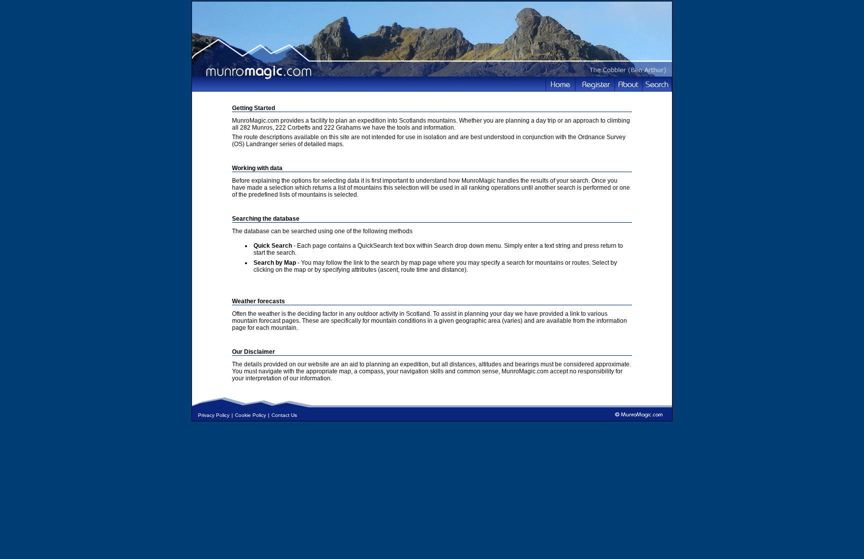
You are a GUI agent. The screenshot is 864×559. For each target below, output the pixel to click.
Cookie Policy (250, 415)
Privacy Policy (214, 415)
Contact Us (284, 415)
